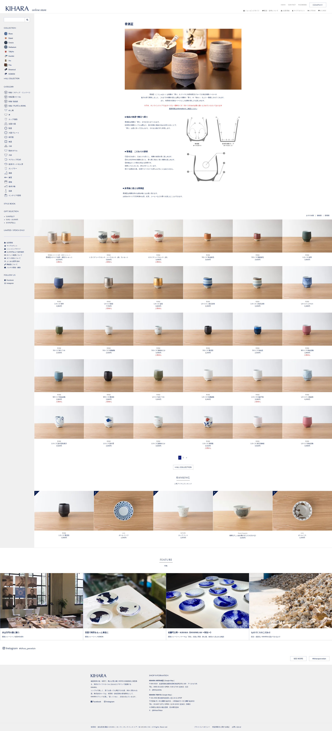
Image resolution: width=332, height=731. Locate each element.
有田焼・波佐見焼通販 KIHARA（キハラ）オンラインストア (114, 727)
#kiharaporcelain (319, 659)
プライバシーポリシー (202, 727)
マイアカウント (299, 11)
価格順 (319, 215)
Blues (11, 34)
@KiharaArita (157, 690)
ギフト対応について (13, 258)
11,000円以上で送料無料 (15, 252)
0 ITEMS (312, 11)
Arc (10, 61)
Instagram (10, 283)
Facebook (10, 280)
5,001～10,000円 (12, 220)
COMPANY (318, 5)
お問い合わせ (236, 727)
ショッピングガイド (252, 11)
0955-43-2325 (159, 687)
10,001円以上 (11, 223)
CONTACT (292, 5)
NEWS (283, 5)
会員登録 (286, 11)
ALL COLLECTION (184, 467)
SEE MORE (298, 659)
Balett (11, 38)
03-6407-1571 (159, 704)
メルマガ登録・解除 (13, 267)
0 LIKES (323, 11)
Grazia (11, 43)
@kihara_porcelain (27, 648)
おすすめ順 (310, 215)
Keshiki (11, 56)
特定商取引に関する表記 (220, 727)
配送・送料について (271, 11)
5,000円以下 (10, 216)
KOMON (12, 74)
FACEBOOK (302, 5)
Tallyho (11, 52)
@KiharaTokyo (157, 710)
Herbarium (12, 47)
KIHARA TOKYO (155, 695)
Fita (10, 65)
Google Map (169, 681)
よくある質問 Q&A (13, 261)
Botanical (12, 70)
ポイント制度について (14, 255)
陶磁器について (12, 264)
